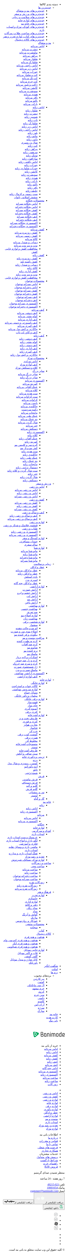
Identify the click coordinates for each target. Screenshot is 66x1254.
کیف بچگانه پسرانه (27, 216)
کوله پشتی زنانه (29, 342)
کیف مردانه (37, 309)
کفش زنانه (38, 255)
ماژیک (34, 917)
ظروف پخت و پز (28, 718)
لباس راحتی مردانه (27, 65)
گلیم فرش (32, 789)
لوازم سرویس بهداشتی (25, 689)
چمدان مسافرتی (28, 541)
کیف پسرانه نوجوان (27, 297)
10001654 (52, 1187)
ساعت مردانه (30, 869)
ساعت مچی (37, 866)
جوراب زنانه (31, 165)
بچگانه (40, 824)
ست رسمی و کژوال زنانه (23, 194)
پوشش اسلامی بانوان (26, 197)
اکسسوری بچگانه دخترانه (23, 226)
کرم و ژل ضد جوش (26, 660)
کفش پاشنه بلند (29, 261)
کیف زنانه (39, 335)
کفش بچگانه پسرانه (27, 210)
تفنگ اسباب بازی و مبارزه (23, 853)
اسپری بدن (31, 580)
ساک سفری (31, 544)
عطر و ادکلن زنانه (28, 573)
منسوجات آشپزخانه (27, 744)
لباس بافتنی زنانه (28, 161)
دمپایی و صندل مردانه (25, 242)
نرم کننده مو (31, 650)
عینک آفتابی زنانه (28, 438)
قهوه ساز (32, 702)
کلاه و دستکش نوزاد (26, 367)
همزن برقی (31, 737)
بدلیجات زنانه (30, 464)
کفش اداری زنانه (28, 271)
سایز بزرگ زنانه (29, 377)
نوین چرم (39, 994)
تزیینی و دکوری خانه (33, 756)
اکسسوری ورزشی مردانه (23, 535)
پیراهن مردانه (30, 55)
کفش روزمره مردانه (26, 232)
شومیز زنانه (31, 116)
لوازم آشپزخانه (36, 715)
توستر (34, 747)
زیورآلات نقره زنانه (27, 885)
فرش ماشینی (30, 779)
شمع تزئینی (31, 773)
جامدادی (33, 898)
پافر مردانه (31, 97)
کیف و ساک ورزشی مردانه (22, 518)
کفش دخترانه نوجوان (26, 293)
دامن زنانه (32, 139)
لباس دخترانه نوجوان (26, 287)
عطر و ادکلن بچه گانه (26, 583)
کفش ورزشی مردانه (26, 502)
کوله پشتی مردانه (28, 316)
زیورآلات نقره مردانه (26, 888)
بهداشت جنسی (29, 609)
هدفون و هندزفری (34, 937)
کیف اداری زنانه (29, 348)
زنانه (41, 805)
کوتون (41, 982)
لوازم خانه (45, 679)
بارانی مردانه (30, 104)
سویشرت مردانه (28, 91)
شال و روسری (29, 142)
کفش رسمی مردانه (27, 235)
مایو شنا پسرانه (29, 560)
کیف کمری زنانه (28, 351)
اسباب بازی (37, 834)
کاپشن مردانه (30, 88)
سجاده (34, 927)
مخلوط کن (32, 740)
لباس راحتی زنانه (28, 129)
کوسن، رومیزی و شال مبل (22, 763)
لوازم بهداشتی (36, 605)
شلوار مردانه (30, 59)
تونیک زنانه (32, 155)
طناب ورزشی (30, 528)
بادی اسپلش (31, 576)
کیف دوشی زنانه (28, 338)
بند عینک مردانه (29, 419)
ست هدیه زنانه (29, 451)
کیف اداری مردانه (28, 319)
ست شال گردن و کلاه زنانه (22, 470)
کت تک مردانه (30, 78)
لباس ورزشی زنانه (27, 493)
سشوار (34, 625)
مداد (35, 911)
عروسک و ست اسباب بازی (22, 837)
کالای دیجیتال (43, 933)
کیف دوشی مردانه (27, 313)
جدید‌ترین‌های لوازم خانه (31, 20)
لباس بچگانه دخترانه (26, 207)
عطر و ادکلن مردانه (27, 570)
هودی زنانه (32, 178)
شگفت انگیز (51, 966)
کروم (41, 991)
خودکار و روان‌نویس (27, 921)
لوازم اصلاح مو (29, 615)
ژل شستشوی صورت (26, 666)
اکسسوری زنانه (35, 432)
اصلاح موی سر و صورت (24, 631)
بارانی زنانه (31, 181)
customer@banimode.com (44, 1191)
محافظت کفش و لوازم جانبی (21, 277)
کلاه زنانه (32, 435)
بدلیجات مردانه (29, 412)
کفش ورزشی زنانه (27, 506)
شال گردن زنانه (29, 477)
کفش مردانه (37, 229)
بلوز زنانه (33, 133)
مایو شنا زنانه (30, 554)
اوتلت (55, 969)
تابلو (35, 769)
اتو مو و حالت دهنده (27, 628)
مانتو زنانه (32, 136)
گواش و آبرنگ (30, 914)
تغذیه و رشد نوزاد (34, 856)
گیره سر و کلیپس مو (26, 445)
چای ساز (33, 705)
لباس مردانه (37, 46)
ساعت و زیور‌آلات (41, 863)
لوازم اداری (31, 901)
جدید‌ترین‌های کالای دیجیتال (29, 39)
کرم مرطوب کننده (27, 641)
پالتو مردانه (31, 100)
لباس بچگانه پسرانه (27, 203)
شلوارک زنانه (30, 123)
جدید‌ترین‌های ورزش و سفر (29, 14)
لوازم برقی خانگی (34, 699)
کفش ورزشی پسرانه (26, 509)
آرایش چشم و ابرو (27, 592)
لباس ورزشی (36, 486)
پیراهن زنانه (31, 149)
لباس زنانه (38, 107)
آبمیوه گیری (31, 708)
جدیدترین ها (44, 7)
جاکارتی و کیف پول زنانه (24, 354)
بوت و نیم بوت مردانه (26, 245)
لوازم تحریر (38, 895)
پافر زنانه (32, 187)
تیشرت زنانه (31, 113)
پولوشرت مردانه (28, 52)
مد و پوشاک (44, 42)
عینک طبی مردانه (28, 416)
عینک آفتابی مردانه (27, 387)
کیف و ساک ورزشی (33, 512)
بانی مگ (53, 1020)
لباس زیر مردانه (29, 68)
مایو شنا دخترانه (29, 557)
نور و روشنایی (36, 792)
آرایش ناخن (31, 602)
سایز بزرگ (38, 371)
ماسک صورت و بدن (27, 670)
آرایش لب (32, 596)
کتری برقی (31, 711)
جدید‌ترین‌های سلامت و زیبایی (28, 17)
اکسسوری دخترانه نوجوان (23, 306)
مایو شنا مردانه (29, 551)
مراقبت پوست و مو (33, 637)
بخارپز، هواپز (31, 724)
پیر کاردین (38, 978)
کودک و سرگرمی (41, 830)
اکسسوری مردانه (34, 380)
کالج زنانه (32, 268)
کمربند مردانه (30, 383)
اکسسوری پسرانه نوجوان (23, 303)
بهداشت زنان (30, 618)
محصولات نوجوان (34, 280)
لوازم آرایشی (37, 586)
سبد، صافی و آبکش (27, 753)
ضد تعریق (32, 612)
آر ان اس (39, 1004)
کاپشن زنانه (31, 171)
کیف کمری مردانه (27, 326)
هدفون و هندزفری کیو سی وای (20, 940)
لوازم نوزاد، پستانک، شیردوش (27, 859)
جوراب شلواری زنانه (26, 168)
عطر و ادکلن (37, 567)
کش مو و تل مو (29, 448)
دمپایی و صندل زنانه (26, 264)
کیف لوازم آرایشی (27, 676)
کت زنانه (33, 145)
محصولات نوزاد (35, 358)
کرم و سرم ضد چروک (25, 663)
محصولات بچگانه (35, 200)
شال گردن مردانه (28, 422)
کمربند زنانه (31, 441)
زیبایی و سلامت (42, 564)
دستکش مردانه (29, 428)
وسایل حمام (31, 692)
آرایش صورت (30, 589)
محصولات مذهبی (34, 924)
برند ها (54, 972)
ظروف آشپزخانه (28, 750)
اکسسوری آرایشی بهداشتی (29, 673)
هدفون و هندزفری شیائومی (22, 946)
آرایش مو (32, 599)
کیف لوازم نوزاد (29, 364)
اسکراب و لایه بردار (27, 657)
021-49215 (53, 1184)
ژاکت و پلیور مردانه (27, 84)
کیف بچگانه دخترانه (27, 219)
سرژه (41, 1007)
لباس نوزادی (31, 361)
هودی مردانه (31, 94)
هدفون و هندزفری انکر (25, 943)
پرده (35, 760)
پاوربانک (33, 962)
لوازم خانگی (37, 683)
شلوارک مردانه (29, 62)
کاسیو (41, 1001)
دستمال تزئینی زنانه (27, 467)
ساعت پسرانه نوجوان (26, 879)
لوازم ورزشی (36, 522)
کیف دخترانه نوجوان (26, 300)
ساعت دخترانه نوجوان (25, 875)
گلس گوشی (31, 956)
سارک (41, 1011)
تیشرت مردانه (30, 49)
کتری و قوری (30, 721)
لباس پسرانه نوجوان (26, 284)
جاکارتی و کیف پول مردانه (23, 329)
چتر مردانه (32, 425)
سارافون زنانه (30, 158)
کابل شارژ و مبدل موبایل (24, 959)
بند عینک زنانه (30, 461)
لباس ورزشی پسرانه (26, 496)
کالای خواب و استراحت (25, 686)
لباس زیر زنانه (30, 126)
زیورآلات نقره (36, 882)
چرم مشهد (38, 988)
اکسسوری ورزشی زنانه (24, 531)
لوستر (34, 795)
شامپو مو (32, 647)
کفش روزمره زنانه (27, 258)
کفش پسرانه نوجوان (26, 290)
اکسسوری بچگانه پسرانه (24, 223)
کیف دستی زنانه (29, 345)
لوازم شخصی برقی (33, 621)
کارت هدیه (52, 1017)
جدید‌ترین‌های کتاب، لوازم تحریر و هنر (23, 36)
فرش (41, 776)
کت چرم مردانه (29, 81)
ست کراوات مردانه (27, 396)
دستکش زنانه (30, 480)
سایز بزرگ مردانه (28, 374)
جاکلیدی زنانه (30, 454)
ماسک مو (32, 654)
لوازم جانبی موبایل (34, 949)
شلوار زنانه (31, 110)
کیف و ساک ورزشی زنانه (23, 515)
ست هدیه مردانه (28, 393)
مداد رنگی (32, 908)
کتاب (41, 930)
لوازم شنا (39, 547)
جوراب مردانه (30, 71)
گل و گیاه (39, 798)
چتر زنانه (33, 473)
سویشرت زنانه (29, 174)
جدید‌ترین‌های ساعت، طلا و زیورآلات (24, 33)
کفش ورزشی (36, 499)
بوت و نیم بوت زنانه (27, 274)
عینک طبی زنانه (29, 457)
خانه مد (47, 802)
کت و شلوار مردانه (27, 75)
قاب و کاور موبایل (27, 953)
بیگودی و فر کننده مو (26, 634)
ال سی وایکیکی (35, 985)
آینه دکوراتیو (31, 766)
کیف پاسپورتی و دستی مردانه (21, 322)
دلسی (41, 998)
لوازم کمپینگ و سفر (33, 538)
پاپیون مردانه (30, 403)
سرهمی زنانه (30, 152)
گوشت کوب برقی (28, 734)
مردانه (40, 814)
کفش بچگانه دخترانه (26, 213)
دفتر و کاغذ (31, 904)
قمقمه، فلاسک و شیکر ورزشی (20, 525)
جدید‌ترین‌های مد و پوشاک (30, 10)
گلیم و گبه (32, 785)
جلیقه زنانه (32, 190)
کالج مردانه (31, 239)
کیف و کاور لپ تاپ (27, 332)
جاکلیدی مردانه (29, 406)
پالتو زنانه (32, 184)
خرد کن (33, 731)
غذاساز (34, 728)
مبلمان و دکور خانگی (26, 695)
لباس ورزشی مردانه (26, 490)
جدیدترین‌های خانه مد (32, 23)
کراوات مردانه (30, 399)
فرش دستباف (30, 782)
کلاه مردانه (31, 390)
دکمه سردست (29, 409)
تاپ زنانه (33, 120)
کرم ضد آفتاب (30, 644)
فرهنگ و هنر (44, 892)
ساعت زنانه (31, 872)
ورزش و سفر (43, 483)
